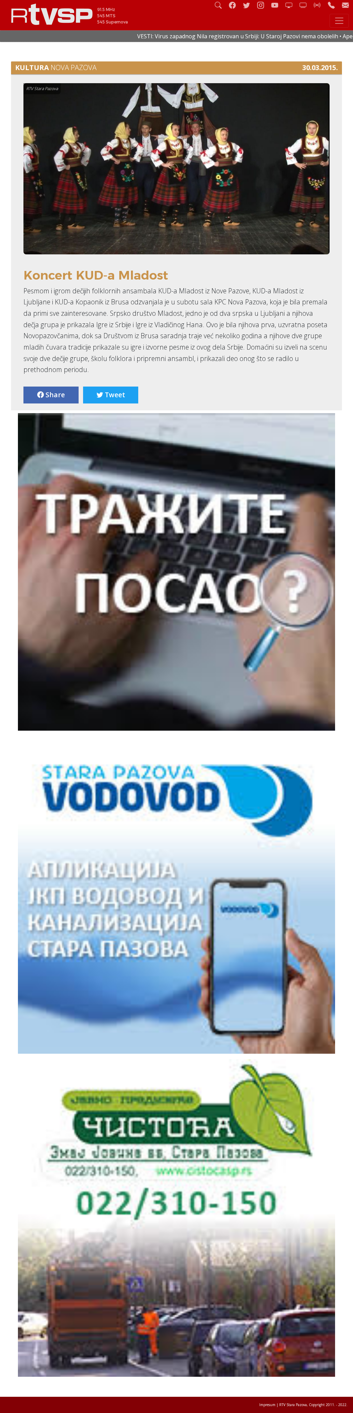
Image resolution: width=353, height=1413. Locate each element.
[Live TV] (291, 5)
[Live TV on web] (306, 5)
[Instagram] (263, 5)
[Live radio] (320, 5)
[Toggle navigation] (339, 21)
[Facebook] (235, 5)
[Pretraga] (221, 5)
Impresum (267, 1404)
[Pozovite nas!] (334, 5)
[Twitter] (249, 5)
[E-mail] (345, 5)
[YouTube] (277, 5)
